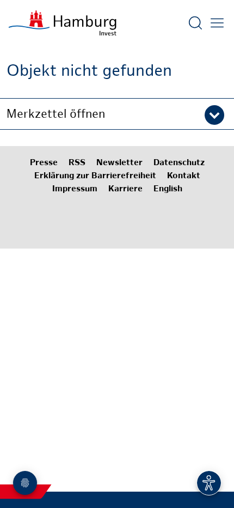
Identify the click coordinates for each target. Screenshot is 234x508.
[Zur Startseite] (62, 22)
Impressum (74, 189)
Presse (44, 163)
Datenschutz (179, 163)
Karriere (125, 189)
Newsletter (119, 163)
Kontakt (183, 176)
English (167, 189)
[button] (117, 114)
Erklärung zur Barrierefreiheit (95, 176)
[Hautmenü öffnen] (217, 23)
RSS (77, 163)
